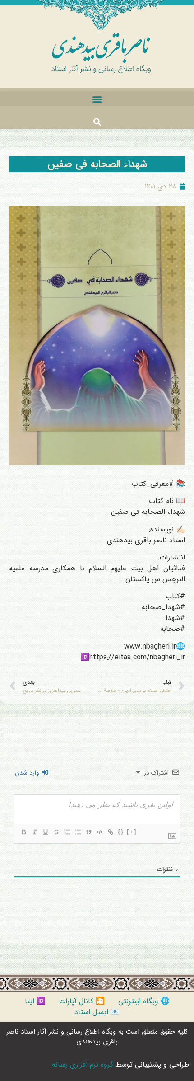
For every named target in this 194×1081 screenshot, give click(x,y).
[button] (97, 98)
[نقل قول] (88, 832)
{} (121, 831)
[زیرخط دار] (45, 832)
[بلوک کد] (99, 832)
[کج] (34, 832)
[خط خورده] (56, 832)
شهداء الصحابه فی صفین (97, 164)
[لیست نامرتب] (77, 832)
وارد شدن (28, 773)
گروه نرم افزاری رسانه (82, 1064)
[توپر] (23, 832)
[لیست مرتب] (66, 832)
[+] (132, 831)
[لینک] (110, 832)
